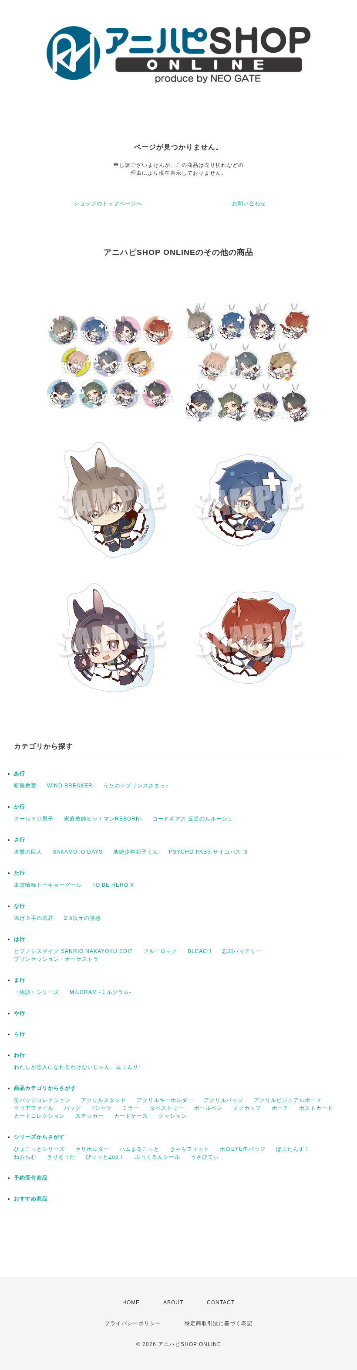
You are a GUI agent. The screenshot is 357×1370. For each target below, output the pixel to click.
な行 (19, 906)
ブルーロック (160, 951)
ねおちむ (25, 1157)
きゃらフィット (189, 1149)
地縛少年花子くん (135, 852)
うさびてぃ (205, 1157)
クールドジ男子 (34, 819)
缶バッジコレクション (42, 1100)
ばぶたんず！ (293, 1149)
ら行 (19, 1034)
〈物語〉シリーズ (36, 992)
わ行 (19, 1055)
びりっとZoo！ (105, 1157)
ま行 (19, 980)
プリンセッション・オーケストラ (56, 959)
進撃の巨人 (28, 852)
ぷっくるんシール (157, 1157)
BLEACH (200, 951)
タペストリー (167, 1108)
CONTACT (221, 1302)
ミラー (130, 1108)
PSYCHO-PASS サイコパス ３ (209, 852)
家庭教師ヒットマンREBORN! (103, 819)
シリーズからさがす (39, 1137)
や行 (19, 1013)
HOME (131, 1302)
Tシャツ (101, 1108)
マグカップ (247, 1108)
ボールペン (208, 1108)
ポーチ (280, 1108)
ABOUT (173, 1302)
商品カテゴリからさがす (45, 1088)
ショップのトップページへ (108, 203)
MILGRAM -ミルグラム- (100, 992)
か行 (19, 807)
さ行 (19, 840)
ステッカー (89, 1116)
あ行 (19, 773)
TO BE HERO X (113, 885)
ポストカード (316, 1108)
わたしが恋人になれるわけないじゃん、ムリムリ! (77, 1067)
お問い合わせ (249, 203)
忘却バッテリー (242, 951)
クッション (172, 1116)
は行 (19, 939)
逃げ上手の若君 (34, 918)
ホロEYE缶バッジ (243, 1149)
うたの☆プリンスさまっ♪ (135, 786)
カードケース (131, 1116)
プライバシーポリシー (132, 1323)
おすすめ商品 (31, 1199)
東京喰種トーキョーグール (48, 885)
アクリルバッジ (223, 1100)
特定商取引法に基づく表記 (219, 1323)
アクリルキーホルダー (165, 1100)
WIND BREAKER (70, 786)
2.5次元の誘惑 (82, 918)
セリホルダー (92, 1149)
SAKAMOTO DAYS (78, 852)
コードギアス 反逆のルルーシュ (192, 819)
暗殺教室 (25, 786)
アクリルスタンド (103, 1100)
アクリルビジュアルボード (288, 1100)
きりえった (61, 1157)
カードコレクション (39, 1116)
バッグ (72, 1108)
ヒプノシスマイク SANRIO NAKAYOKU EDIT (73, 951)
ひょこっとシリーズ (39, 1149)
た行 (19, 873)
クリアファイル (34, 1108)
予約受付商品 (31, 1178)
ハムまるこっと (139, 1149)
